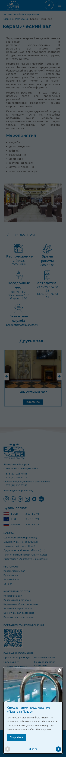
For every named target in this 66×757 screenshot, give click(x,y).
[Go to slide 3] (36, 749)
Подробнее (16, 737)
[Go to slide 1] (30, 749)
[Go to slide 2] (33, 749)
